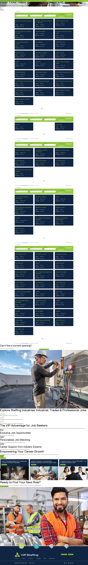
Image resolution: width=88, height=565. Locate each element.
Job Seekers (60, 4)
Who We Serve (53, 4)
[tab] (44, 7)
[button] (44, 413)
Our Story (42, 4)
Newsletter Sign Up (70, 4)
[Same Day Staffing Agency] (64, 563)
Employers (48, 4)
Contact (64, 4)
